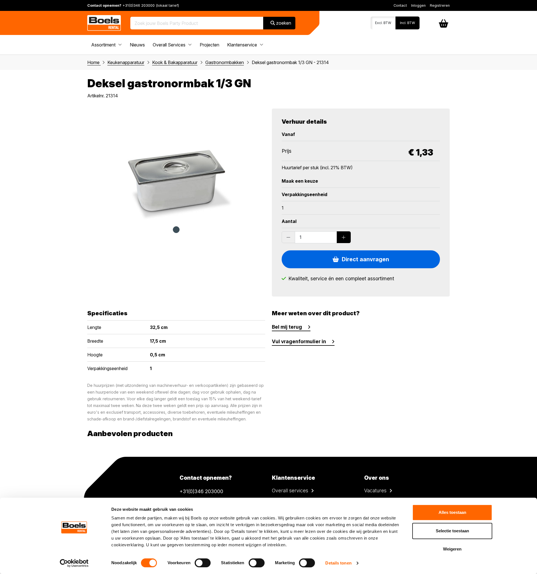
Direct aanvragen (364, 259)
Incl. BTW (407, 23)
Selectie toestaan (452, 530)
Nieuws (137, 45)
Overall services (290, 490)
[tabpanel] (176, 164)
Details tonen (338, 563)
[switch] (203, 562)
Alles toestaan (452, 512)
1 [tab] (176, 229)
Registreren (440, 5)
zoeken (283, 23)
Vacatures (375, 490)
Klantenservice (242, 45)
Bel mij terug (287, 327)
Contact (400, 5)
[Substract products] (288, 237)
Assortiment (104, 45)
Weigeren (452, 549)
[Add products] (344, 237)
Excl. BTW (383, 23)
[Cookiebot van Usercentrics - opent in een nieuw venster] (74, 563)
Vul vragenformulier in (299, 341)
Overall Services (170, 45)
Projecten (209, 45)
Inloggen (418, 5)
